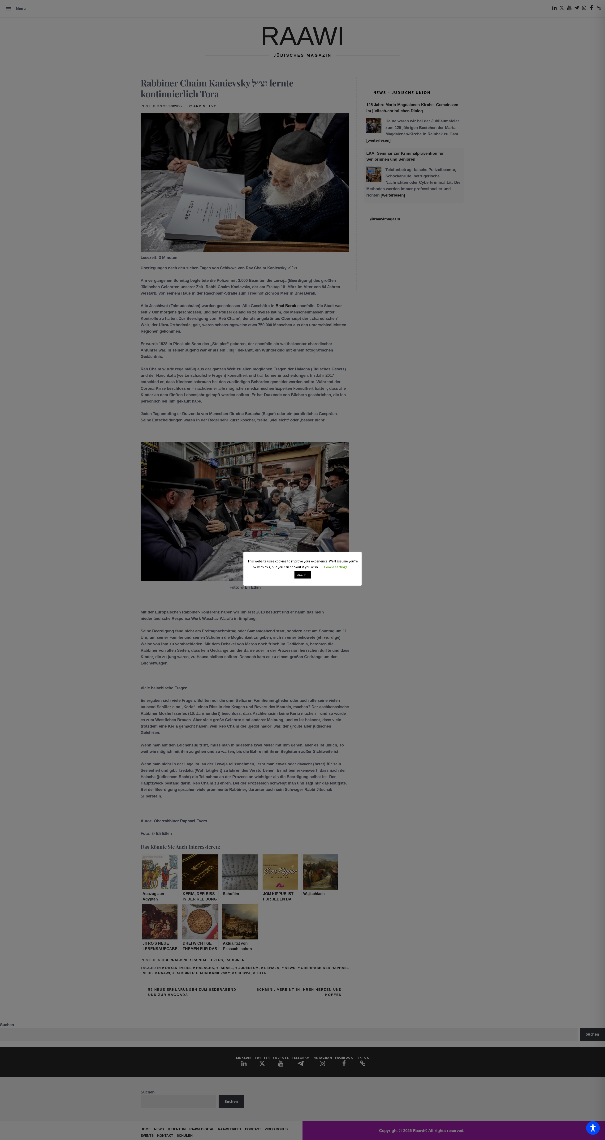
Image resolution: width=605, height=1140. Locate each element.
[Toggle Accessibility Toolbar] (593, 1128)
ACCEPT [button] (302, 575)
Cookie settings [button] (335, 567)
